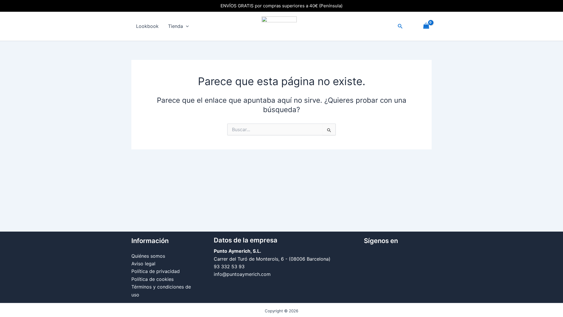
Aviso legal (143, 264)
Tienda (175, 26)
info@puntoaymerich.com (242, 274)
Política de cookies (152, 279)
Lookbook (147, 26)
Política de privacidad (155, 271)
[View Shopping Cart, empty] (426, 26)
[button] (186, 26)
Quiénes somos (148, 256)
